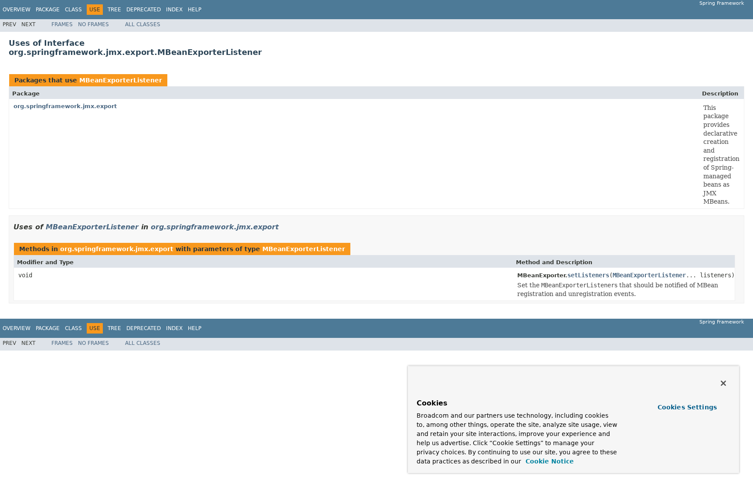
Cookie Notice (548, 461)
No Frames (93, 24)
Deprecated (143, 10)
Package (48, 10)
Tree (114, 10)
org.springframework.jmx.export (65, 106)
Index (174, 10)
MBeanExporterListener (120, 80)
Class (73, 10)
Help (194, 10)
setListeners (588, 275)
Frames (62, 24)
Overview (17, 10)
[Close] (723, 383)
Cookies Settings (687, 407)
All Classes (142, 24)
